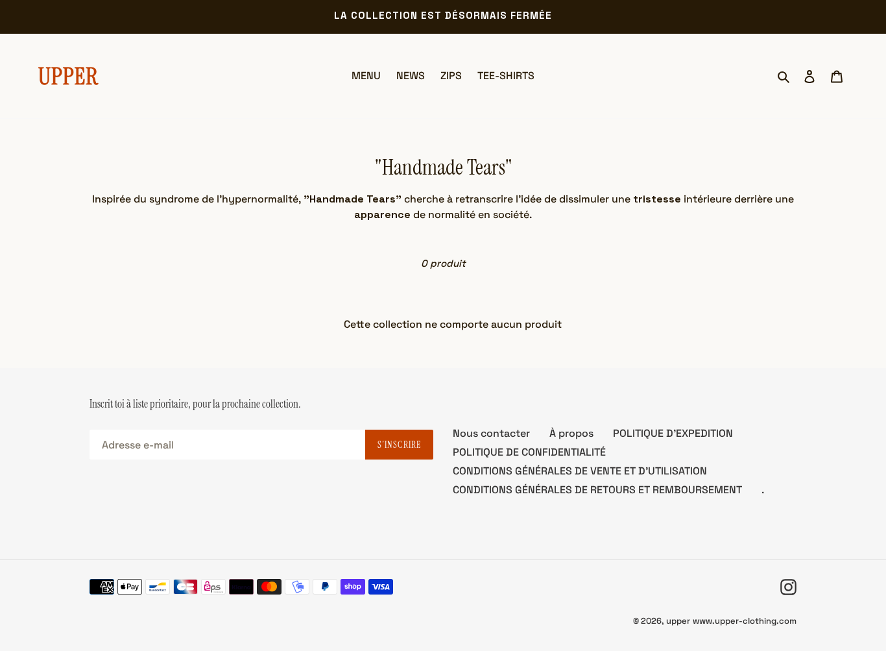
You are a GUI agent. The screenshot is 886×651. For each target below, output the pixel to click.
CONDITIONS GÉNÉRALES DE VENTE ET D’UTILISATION (580, 471)
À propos (571, 433)
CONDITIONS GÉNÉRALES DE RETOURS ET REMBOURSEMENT (597, 490)
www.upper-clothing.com (744, 620)
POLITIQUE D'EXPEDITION (673, 433)
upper (678, 620)
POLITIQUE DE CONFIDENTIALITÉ (529, 452)
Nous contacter (491, 433)
